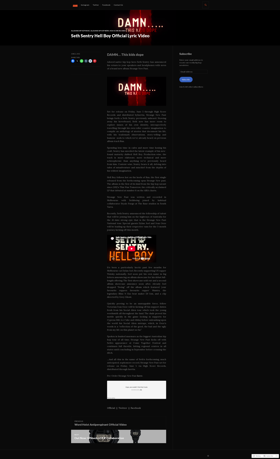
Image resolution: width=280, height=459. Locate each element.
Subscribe (185, 53)
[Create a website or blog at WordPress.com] (208, 456)
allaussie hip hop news (100, 31)
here (139, 375)
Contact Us (118, 5)
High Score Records (118, 31)
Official (111, 408)
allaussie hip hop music (80, 31)
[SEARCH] (205, 5)
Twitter (96, 5)
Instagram (85, 5)
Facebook (106, 5)
